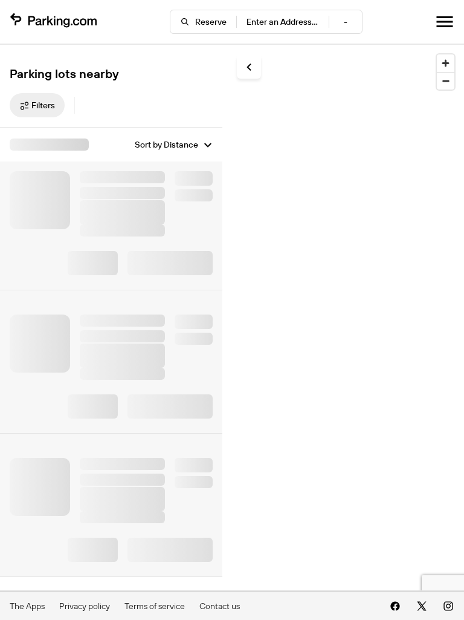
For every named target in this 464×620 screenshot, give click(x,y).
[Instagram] (448, 606)
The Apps (27, 606)
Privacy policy (84, 606)
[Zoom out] (445, 81)
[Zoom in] (445, 63)
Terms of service (154, 606)
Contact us (219, 606)
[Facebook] (395, 606)
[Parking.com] (53, 21)
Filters (43, 105)
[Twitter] (422, 606)
